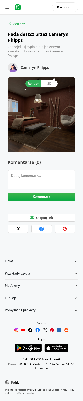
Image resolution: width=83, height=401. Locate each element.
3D (49, 83)
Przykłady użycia (17, 273)
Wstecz (19, 23)
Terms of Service (18, 392)
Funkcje (11, 298)
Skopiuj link (44, 218)
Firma (9, 261)
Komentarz (41, 196)
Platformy (12, 285)
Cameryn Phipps (35, 67)
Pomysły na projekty (20, 310)
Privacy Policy (67, 389)
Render (33, 83)
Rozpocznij (65, 7)
